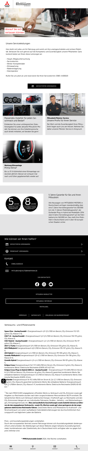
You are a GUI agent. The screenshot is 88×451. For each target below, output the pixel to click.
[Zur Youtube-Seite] (51, 284)
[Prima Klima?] (23, 152)
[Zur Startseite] (19, 4)
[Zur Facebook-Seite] (37, 284)
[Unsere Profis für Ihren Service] (65, 104)
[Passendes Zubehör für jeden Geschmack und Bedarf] (23, 104)
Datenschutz (36, 315)
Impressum (23, 315)
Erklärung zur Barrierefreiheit (57, 315)
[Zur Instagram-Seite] (44, 284)
